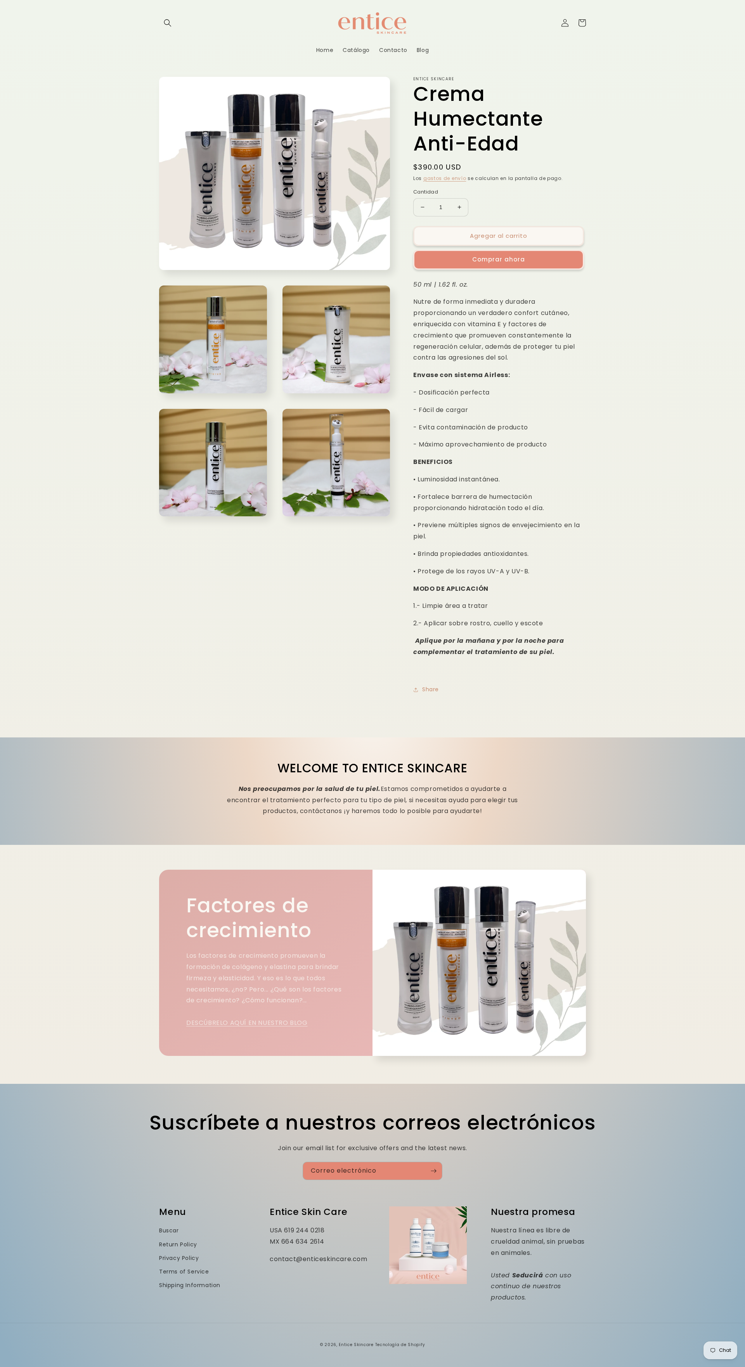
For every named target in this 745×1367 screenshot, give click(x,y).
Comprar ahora (498, 259)
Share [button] (430, 689)
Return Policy (178, 1244)
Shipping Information (189, 1285)
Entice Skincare (356, 1345)
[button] (167, 22)
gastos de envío (444, 178)
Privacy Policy (179, 1258)
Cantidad (425, 192)
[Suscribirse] (433, 1171)
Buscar (169, 1230)
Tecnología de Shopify (400, 1345)
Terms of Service (184, 1271)
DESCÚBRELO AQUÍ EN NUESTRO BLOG (247, 1022)
